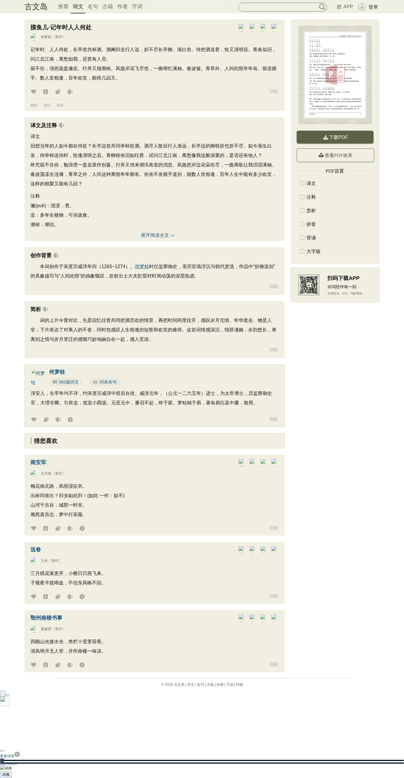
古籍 (107, 6)
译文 (311, 183)
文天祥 (46, 473)
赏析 (311, 210)
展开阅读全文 (155, 235)
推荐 (63, 6)
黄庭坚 (46, 629)
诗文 (78, 6)
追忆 (47, 105)
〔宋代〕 (58, 37)
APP (348, 6)
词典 (6, 774)
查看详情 (7, 756)
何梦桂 (46, 37)
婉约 (34, 105)
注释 (311, 197)
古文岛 (36, 6)
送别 (60, 105)
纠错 (239, 685)
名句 (93, 6)
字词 (137, 6)
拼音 (311, 224)
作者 (122, 6)
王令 (44, 561)
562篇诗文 (69, 382)
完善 (273, 91)
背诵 (311, 237)
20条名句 (108, 382)
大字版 (313, 251)
